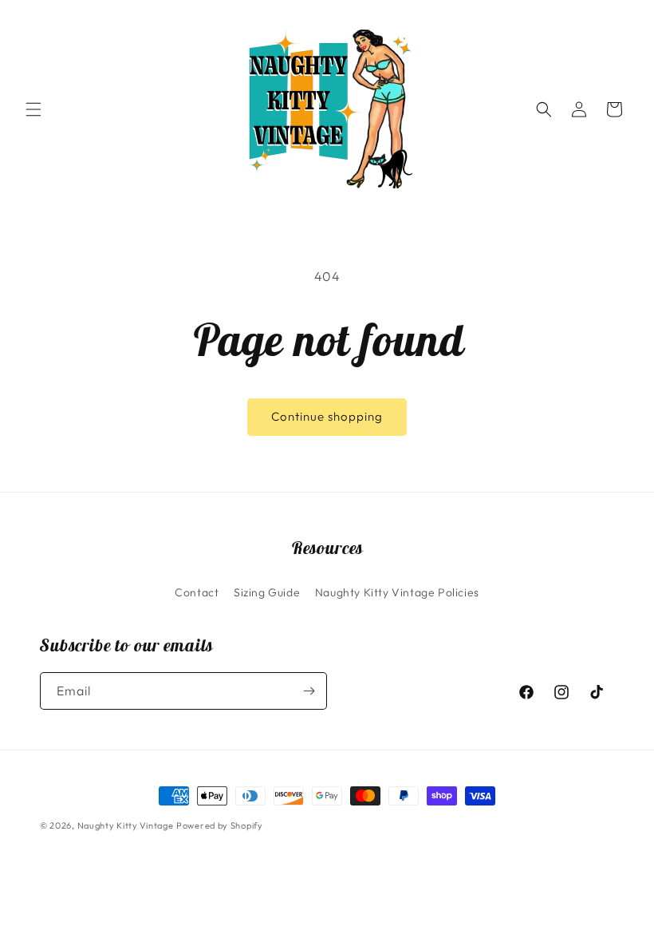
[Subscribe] (308, 691)
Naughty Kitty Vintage (125, 825)
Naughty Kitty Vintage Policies (397, 592)
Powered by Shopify (219, 825)
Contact (197, 592)
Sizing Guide (267, 592)
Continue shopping (327, 416)
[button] (33, 109)
